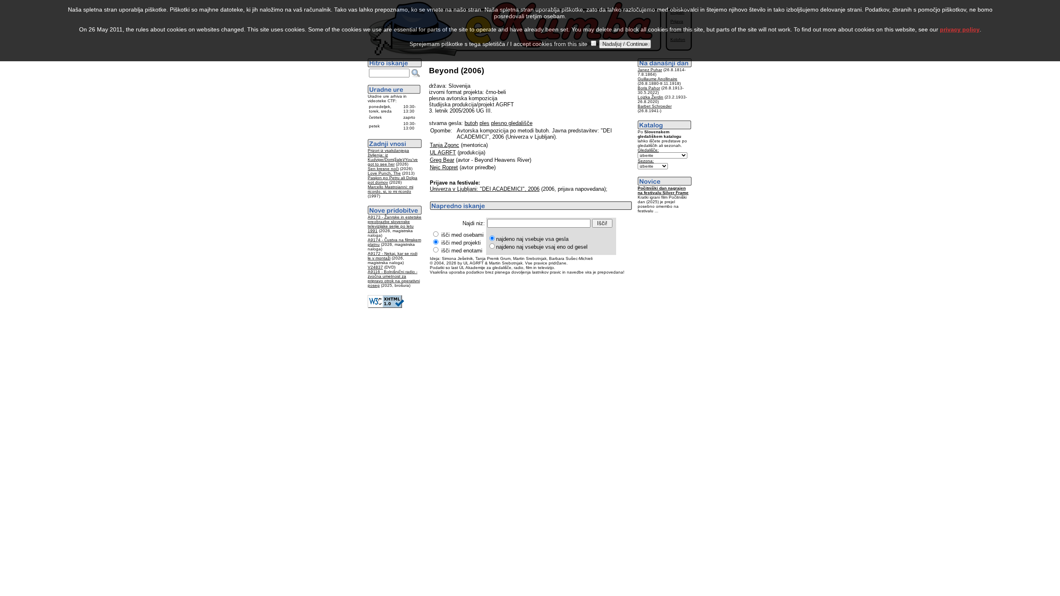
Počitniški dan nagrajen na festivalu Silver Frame (663, 190)
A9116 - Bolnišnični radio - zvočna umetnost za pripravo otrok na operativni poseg (394, 278)
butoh (471, 123)
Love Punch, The (384, 173)
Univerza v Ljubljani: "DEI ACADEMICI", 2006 (485, 189)
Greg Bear (442, 160)
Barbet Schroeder (655, 106)
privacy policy (960, 29)
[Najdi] (415, 73)
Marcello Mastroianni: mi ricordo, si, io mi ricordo (390, 189)
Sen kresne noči (383, 168)
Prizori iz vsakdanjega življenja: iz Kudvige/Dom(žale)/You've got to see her (393, 157)
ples (484, 123)
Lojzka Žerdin (650, 97)
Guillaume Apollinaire (657, 79)
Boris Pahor (649, 88)
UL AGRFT (443, 152)
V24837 (375, 267)
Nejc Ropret (444, 167)
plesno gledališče (511, 123)
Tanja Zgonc (444, 145)
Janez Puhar (650, 69)
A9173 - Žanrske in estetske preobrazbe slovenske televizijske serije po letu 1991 (395, 224)
